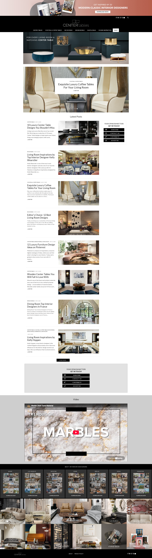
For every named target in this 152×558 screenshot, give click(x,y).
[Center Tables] (76, 23)
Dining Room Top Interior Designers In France (40, 305)
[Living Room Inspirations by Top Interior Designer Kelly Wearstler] (78, 162)
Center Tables (37, 30)
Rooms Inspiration (105, 30)
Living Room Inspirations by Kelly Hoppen (41, 338)
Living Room (45, 241)
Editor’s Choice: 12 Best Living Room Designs (39, 216)
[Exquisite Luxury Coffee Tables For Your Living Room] (78, 193)
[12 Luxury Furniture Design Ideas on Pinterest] (78, 252)
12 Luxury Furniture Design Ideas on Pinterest (41, 246)
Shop (116, 30)
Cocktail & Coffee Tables (53, 30)
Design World (80, 30)
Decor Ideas (68, 30)
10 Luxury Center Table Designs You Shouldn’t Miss (76, 86)
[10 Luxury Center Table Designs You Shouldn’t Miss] (78, 133)
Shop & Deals (91, 30)
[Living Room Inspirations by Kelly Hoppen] (78, 341)
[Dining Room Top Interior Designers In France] (78, 312)
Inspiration (38, 331)
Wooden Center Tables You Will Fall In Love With (40, 275)
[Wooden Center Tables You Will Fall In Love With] (78, 282)
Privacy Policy (79, 553)
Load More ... (63, 360)
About (71, 553)
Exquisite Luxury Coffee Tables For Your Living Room (41, 186)
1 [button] (74, 108)
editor (77, 90)
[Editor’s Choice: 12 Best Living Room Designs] (78, 223)
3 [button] (77, 108)
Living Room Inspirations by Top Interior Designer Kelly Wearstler (41, 157)
